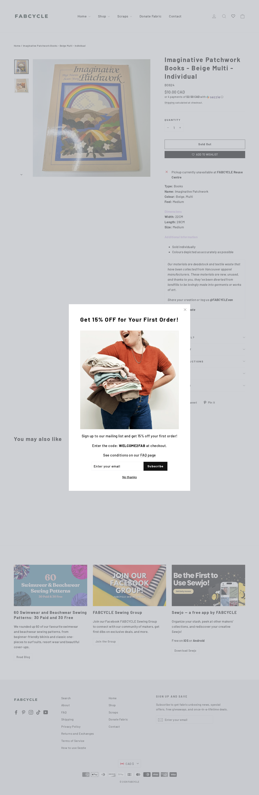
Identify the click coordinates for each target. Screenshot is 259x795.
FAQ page (148, 455)
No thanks (129, 477)
